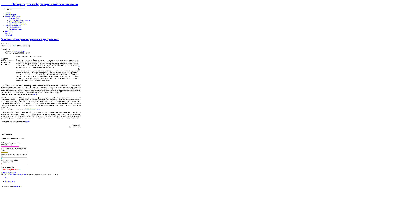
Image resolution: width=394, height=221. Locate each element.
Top (6, 178)
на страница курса (33, 109)
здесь (35, 94)
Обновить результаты (8, 172)
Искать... (4, 9)
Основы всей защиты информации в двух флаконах (30, 39)
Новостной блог (18, 51)
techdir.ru (16, 187)
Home (10, 174)
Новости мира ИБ (19, 174)
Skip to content (10, 181)
